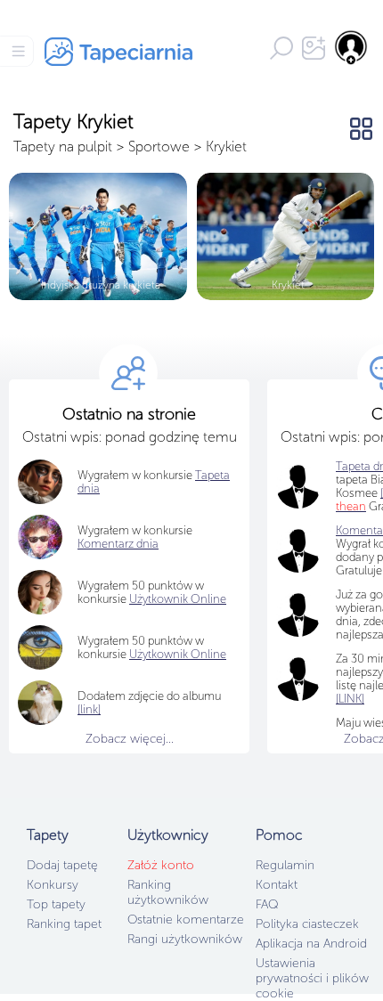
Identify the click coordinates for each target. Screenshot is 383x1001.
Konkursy (52, 884)
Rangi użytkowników (184, 939)
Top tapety (56, 904)
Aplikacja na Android (311, 943)
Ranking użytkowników (167, 892)
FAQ (267, 904)
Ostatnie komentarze (185, 919)
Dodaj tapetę (62, 865)
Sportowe (159, 146)
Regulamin (285, 865)
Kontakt (276, 884)
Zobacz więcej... (130, 738)
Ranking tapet (64, 924)
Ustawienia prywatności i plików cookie (312, 978)
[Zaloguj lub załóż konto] (352, 47)
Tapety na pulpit (62, 146)
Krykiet (226, 146)
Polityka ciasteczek (307, 924)
